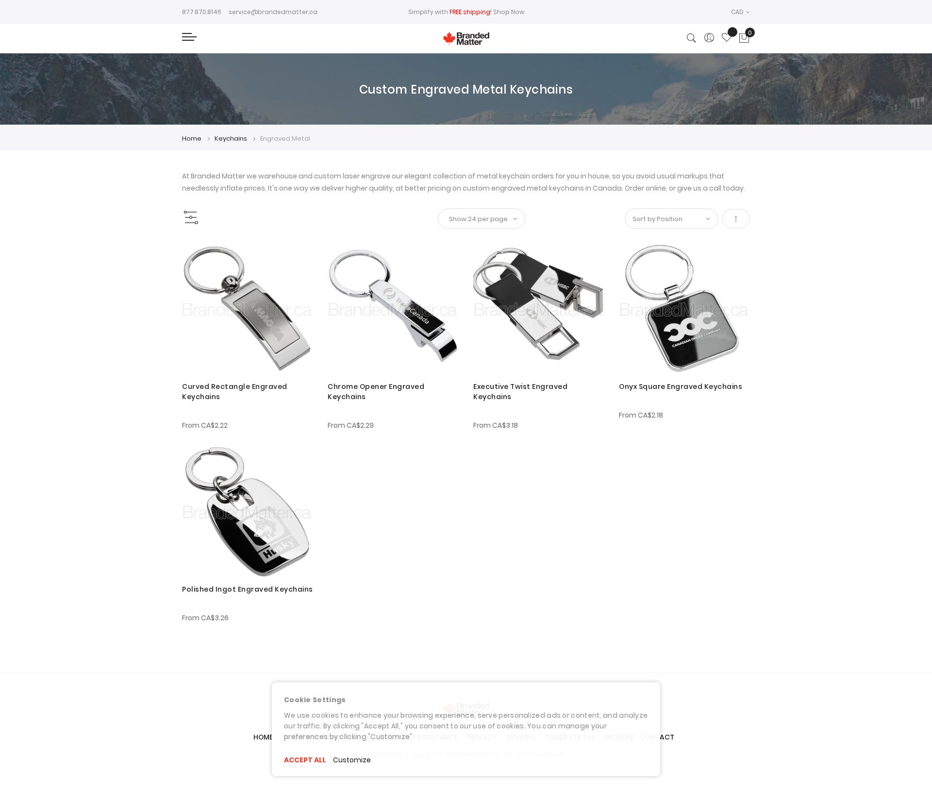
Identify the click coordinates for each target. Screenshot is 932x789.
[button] (740, 11)
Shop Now (508, 12)
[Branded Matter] (466, 39)
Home (192, 138)
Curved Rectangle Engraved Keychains (234, 392)
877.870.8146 (201, 12)
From (205, 425)
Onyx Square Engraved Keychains (680, 386)
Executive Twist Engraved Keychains (520, 392)
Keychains (232, 138)
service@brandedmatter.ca (273, 12)
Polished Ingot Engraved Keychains (247, 589)
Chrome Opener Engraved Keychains (376, 392)
